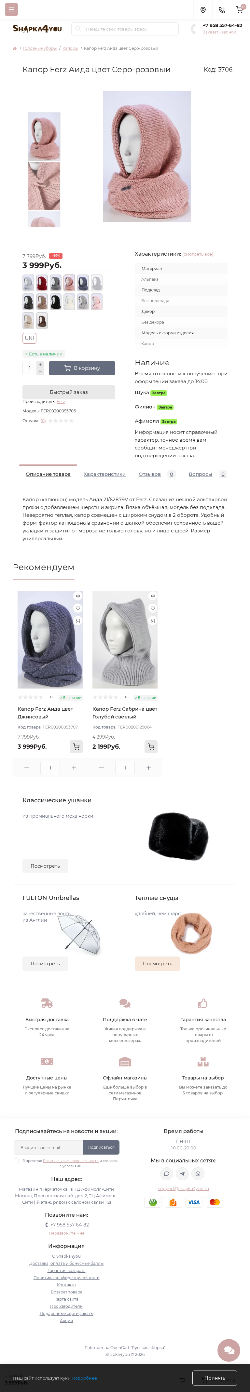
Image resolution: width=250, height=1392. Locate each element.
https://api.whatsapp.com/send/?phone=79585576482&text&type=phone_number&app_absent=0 (197, 1173)
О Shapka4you (66, 1256)
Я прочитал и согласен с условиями (70, 1163)
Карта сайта (66, 1299)
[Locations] (202, 9)
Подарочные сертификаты (66, 1313)
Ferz (61, 401)
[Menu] (11, 9)
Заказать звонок (219, 32)
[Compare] (78, 620)
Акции (66, 1320)
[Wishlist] (78, 608)
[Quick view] (78, 596)
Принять (214, 1378)
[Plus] (40, 364)
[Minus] (40, 372)
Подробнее (84, 1378)
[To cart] (76, 746)
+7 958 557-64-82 (222, 25)
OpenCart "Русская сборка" (137, 1347)
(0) (43, 421)
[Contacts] (221, 9)
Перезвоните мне (66, 1233)
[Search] (78, 28)
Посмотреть (45, 866)
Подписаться (101, 1147)
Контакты (66, 1284)
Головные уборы (40, 48)
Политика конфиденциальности (71, 1161)
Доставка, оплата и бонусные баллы (66, 1263)
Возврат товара (66, 1292)
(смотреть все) (197, 254)
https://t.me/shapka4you (182, 1173)
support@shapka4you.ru (183, 1188)
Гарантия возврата (67, 1270)
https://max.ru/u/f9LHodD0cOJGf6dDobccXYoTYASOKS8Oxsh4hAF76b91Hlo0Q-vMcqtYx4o (166, 1173)
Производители (66, 1306)
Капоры (70, 48)
